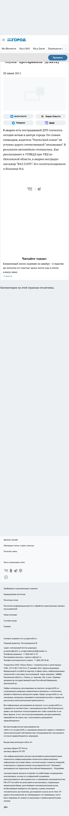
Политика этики (11, 600)
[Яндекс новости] (50, 116)
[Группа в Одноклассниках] (11, 570)
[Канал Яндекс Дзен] (20, 570)
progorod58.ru (52, 688)
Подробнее (59, 768)
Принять (58, 57)
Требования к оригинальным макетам (21, 588)
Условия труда (10, 620)
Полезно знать (10, 551)
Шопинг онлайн (11, 540)
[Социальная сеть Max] (50, 122)
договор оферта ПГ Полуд (15, 748)
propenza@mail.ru (12, 651)
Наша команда (10, 614)
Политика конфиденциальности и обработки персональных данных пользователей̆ (34, 607)
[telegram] (40, 189)
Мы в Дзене (39, 48)
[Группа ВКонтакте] (18, 116)
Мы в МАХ (24, 48)
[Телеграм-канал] (18, 122)
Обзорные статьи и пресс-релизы (19, 545)
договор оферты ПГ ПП (14, 751)
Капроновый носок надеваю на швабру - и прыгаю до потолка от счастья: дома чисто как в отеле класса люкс (33, 269)
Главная (7, 626)
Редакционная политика (14, 594)
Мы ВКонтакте (9, 48)
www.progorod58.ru (28, 638)
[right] (66, 49)
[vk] (30, 189)
